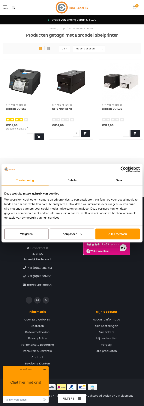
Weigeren (26, 233)
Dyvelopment (124, 396)
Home (53, 28)
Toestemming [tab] (25, 180)
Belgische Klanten (37, 363)
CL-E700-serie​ (62, 109)
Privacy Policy (37, 338)
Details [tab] (72, 180)
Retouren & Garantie (37, 351)
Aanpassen (70, 233)
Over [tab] (119, 180)
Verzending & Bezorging (37, 345)
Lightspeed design (99, 396)
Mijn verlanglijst (106, 338)
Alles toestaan (117, 233)
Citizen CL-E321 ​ (113, 109)
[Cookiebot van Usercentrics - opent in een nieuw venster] (123, 169)
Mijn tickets (106, 332)
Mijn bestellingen (106, 326)
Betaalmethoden (37, 332)
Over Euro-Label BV (37, 319)
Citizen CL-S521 (16, 109)
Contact (38, 357)
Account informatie (106, 319)
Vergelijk (106, 345)
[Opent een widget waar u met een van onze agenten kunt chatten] (25, 384)
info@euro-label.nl (39, 285)
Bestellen (37, 326)
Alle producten (106, 351)
